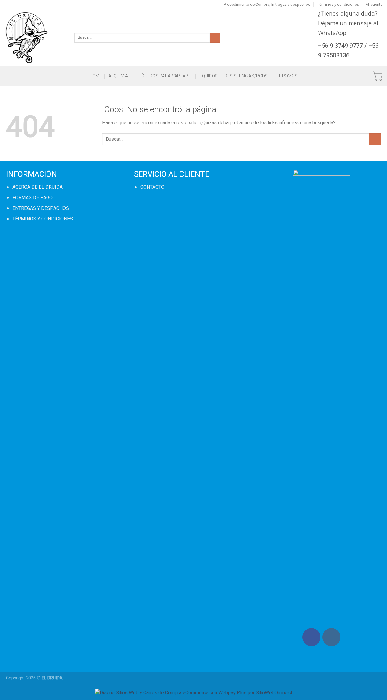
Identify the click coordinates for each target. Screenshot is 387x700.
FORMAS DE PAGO (32, 197)
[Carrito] (377, 76)
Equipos (209, 76)
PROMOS (288, 76)
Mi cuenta (374, 4)
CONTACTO (152, 187)
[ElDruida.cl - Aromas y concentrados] (35, 37)
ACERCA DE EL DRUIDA (37, 187)
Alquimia (118, 76)
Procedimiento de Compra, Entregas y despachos (267, 4)
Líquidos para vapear (164, 76)
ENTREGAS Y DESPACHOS (40, 208)
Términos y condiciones (338, 4)
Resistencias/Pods (246, 76)
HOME (95, 76)
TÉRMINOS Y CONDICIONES (42, 219)
